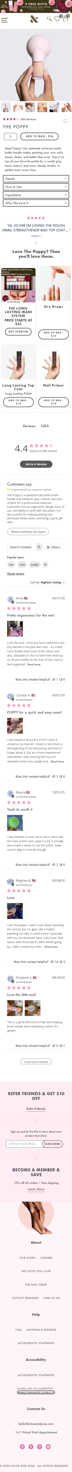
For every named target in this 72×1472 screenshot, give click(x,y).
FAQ (19, 1329)
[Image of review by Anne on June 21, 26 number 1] (15, 629)
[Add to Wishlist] (65, 120)
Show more (15, 574)
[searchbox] (21, 547)
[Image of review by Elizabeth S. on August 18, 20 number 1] (15, 1008)
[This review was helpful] (54, 776)
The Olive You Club (36, 1271)
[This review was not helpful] (61, 962)
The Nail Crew (36, 1284)
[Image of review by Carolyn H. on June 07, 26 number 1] (15, 726)
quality (35, 564)
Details (10, 179)
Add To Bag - (56, 334)
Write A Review (36, 464)
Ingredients (13, 195)
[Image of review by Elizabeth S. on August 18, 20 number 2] (33, 1008)
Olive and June (23, 1465)
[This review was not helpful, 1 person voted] (61, 1046)
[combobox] (47, 582)
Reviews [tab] (29, 426)
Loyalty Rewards (25, 1297)
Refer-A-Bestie (36, 1109)
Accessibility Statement (36, 1343)
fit (45, 564)
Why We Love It (16, 203)
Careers (47, 1257)
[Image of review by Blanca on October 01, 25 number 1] (15, 823)
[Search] (49, 18)
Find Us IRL (52, 1297)
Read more (34, 664)
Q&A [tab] (45, 425)
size (11, 564)
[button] (36, 1392)
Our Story (27, 1257)
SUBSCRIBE (52, 1144)
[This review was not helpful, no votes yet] (61, 679)
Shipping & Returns (41, 1329)
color (22, 564)
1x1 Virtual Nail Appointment (36, 1432)
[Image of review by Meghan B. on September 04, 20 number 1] (15, 911)
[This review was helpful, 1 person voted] (54, 679)
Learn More (36, 1189)
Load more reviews (36, 1062)
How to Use (13, 187)
